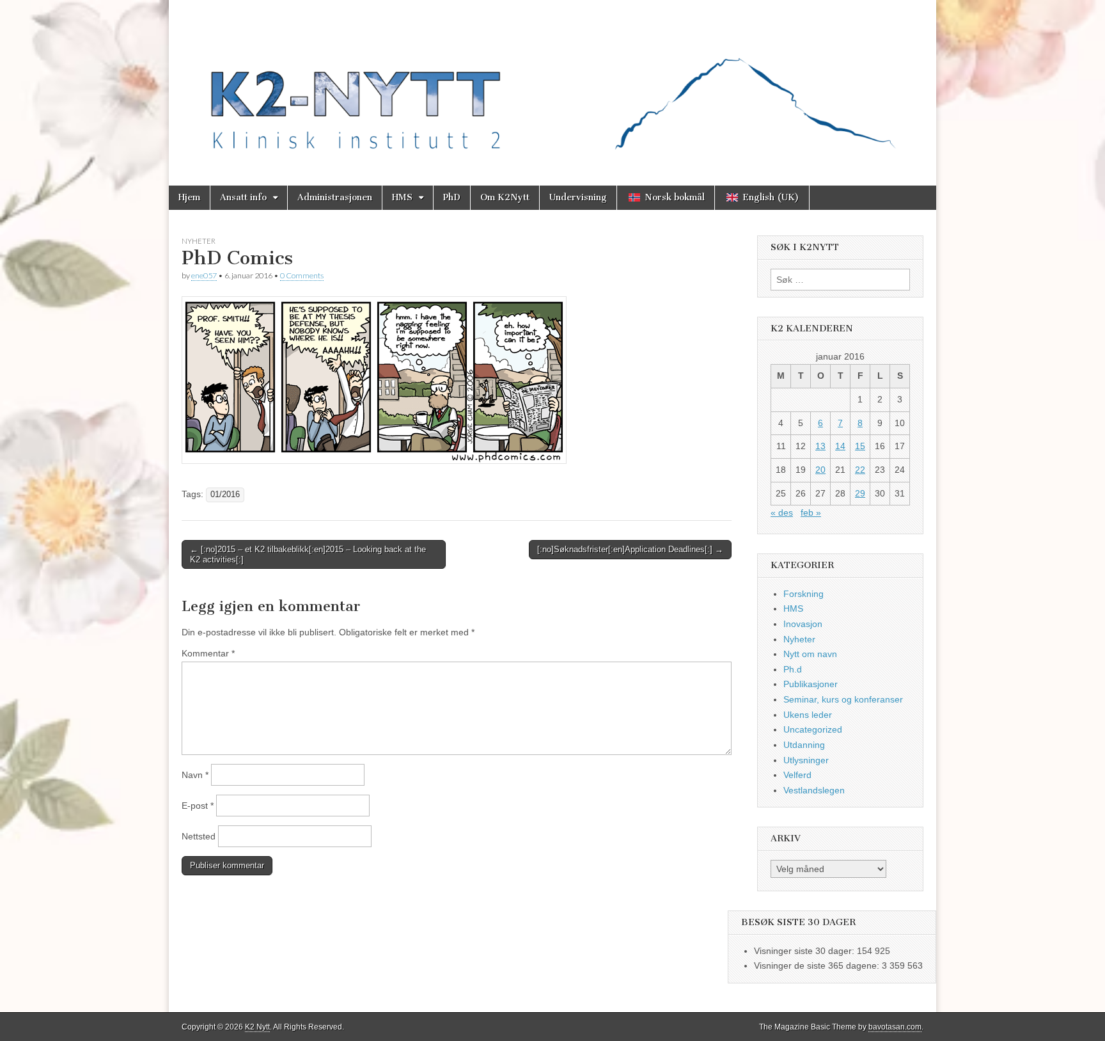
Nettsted (199, 836)
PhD (451, 197)
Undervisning (578, 197)
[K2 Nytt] (552, 83)
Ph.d (792, 669)
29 (860, 493)
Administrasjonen (334, 197)
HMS (402, 197)
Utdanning (804, 745)
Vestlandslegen (814, 790)
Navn (195, 775)
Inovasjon (802, 624)
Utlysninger (806, 760)
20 (820, 470)
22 (860, 470)
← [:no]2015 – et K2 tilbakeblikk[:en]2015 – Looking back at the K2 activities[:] (308, 554)
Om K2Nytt (504, 197)
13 (820, 446)
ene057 (204, 275)
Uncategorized (812, 729)
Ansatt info (243, 197)
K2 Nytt (257, 1026)
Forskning (803, 594)
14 (840, 446)
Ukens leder (807, 715)
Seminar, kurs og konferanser (843, 699)
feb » (811, 512)
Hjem (189, 197)
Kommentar (208, 653)
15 (860, 446)
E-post (198, 805)
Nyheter (199, 241)
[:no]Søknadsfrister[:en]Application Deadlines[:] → (630, 549)
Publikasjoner (810, 684)
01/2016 (225, 494)
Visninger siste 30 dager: (805, 951)
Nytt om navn (810, 654)
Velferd (797, 775)
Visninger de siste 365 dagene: (818, 965)
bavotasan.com (894, 1026)
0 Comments (302, 275)
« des (782, 512)
